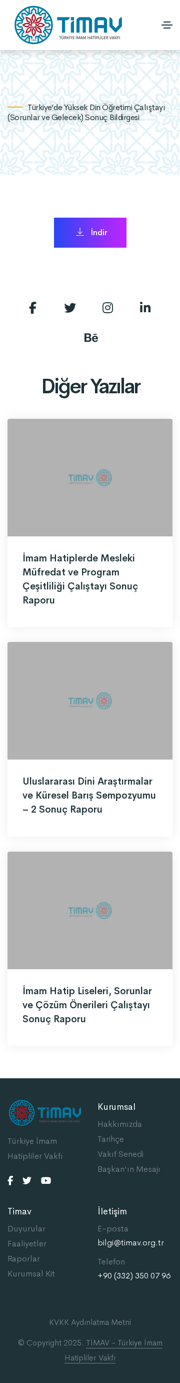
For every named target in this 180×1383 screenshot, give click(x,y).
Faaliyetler (27, 1243)
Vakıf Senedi (121, 1154)
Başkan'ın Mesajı (129, 1169)
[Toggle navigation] (167, 25)
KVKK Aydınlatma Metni (90, 1322)
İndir (98, 232)
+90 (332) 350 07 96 (134, 1276)
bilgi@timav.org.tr (131, 1243)
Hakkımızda (120, 1124)
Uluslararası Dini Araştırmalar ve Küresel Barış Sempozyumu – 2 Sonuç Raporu (89, 796)
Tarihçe (111, 1139)
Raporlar (24, 1258)
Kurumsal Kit (31, 1273)
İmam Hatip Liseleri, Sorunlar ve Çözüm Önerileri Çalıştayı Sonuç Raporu (87, 1005)
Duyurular (27, 1228)
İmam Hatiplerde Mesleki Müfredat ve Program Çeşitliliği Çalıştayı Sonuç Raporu (80, 579)
